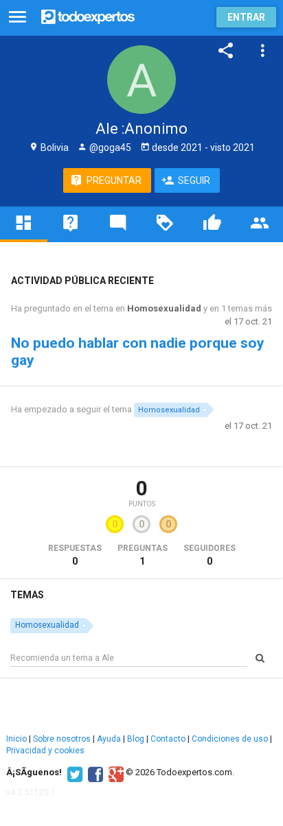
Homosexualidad (164, 308)
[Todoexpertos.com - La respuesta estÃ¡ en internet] (88, 15)
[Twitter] (73, 772)
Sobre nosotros (62, 739)
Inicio (16, 739)
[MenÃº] (17, 17)
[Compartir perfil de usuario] (226, 51)
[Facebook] (93, 772)
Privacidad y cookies (45, 750)
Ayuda (109, 739)
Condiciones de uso (230, 739)
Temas (27, 594)
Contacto (167, 739)
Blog (135, 739)
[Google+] (114, 772)
